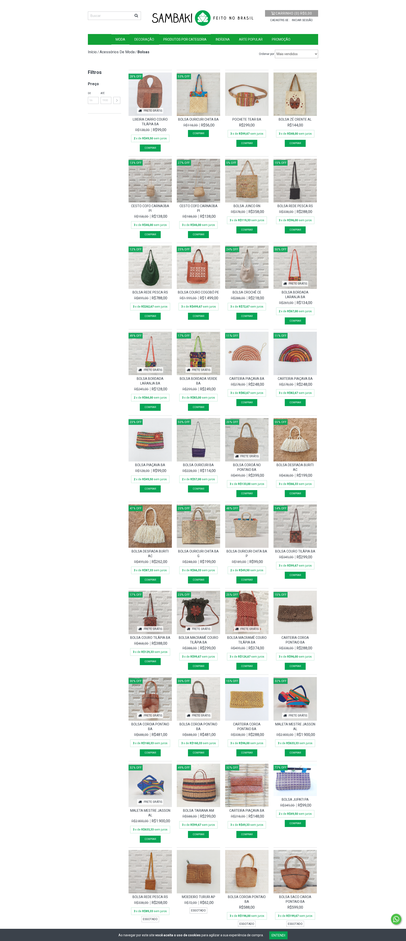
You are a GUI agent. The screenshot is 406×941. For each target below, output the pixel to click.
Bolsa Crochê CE (247, 292)
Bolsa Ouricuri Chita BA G (198, 553)
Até (103, 93)
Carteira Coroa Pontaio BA (295, 640)
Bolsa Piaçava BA (150, 465)
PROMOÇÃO (281, 39)
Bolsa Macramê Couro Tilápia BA (198, 640)
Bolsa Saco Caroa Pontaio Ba (295, 899)
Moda (120, 39)
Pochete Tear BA (246, 119)
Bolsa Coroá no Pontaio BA (247, 467)
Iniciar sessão (302, 20)
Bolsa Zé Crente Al (295, 119)
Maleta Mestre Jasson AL (295, 726)
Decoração (144, 39)
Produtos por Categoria (185, 39)
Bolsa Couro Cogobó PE (198, 292)
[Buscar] (136, 15)
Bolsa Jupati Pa (295, 799)
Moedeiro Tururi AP (198, 897)
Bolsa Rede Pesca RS (295, 206)
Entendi (278, 935)
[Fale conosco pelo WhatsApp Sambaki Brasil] (396, 919)
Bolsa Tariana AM (198, 810)
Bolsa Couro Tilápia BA (295, 551)
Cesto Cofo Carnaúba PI (150, 208)
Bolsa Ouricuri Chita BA (198, 119)
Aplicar (116, 100)
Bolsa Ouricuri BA (198, 465)
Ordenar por (266, 54)
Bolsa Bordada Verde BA (198, 381)
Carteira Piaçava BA (246, 379)
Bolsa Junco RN (247, 206)
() (294, 13)
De (89, 93)
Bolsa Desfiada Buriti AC (295, 467)
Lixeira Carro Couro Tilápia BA (150, 122)
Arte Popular (251, 39)
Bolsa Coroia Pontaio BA (150, 726)
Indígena (223, 39)
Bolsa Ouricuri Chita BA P (246, 553)
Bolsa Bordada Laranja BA (295, 294)
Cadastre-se (279, 20)
